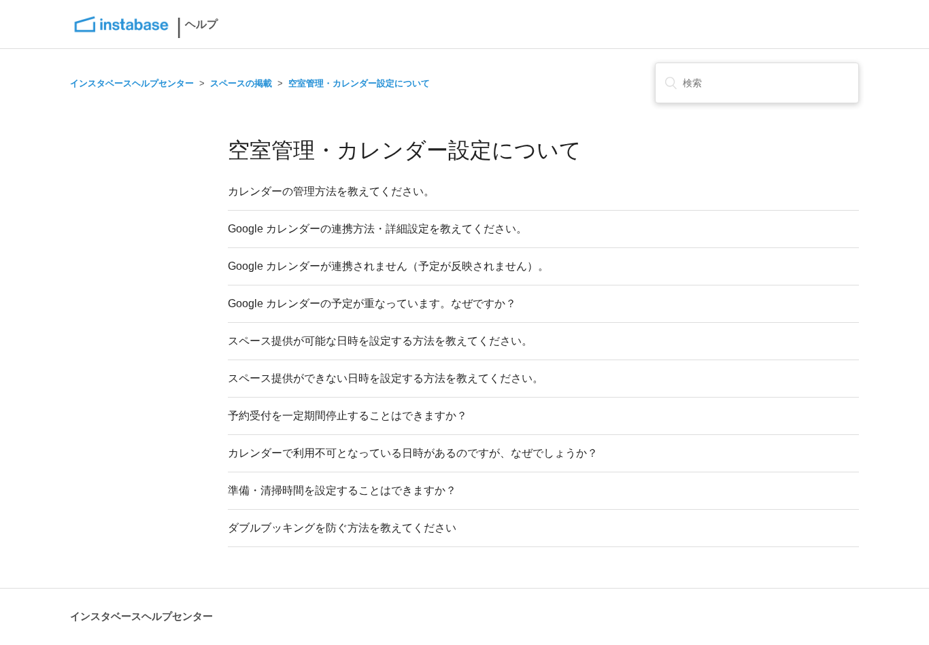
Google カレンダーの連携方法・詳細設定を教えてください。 (377, 228)
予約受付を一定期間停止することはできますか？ (347, 415)
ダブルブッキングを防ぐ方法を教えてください (342, 528)
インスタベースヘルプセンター (132, 83)
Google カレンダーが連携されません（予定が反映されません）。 (388, 266)
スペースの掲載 (241, 83)
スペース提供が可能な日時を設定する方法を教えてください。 (380, 341)
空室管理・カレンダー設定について (359, 83)
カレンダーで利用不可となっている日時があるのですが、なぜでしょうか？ (413, 453)
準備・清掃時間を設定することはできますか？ (342, 490)
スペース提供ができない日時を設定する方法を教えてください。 (385, 378)
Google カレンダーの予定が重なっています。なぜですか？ (372, 303)
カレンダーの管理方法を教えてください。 (331, 191)
